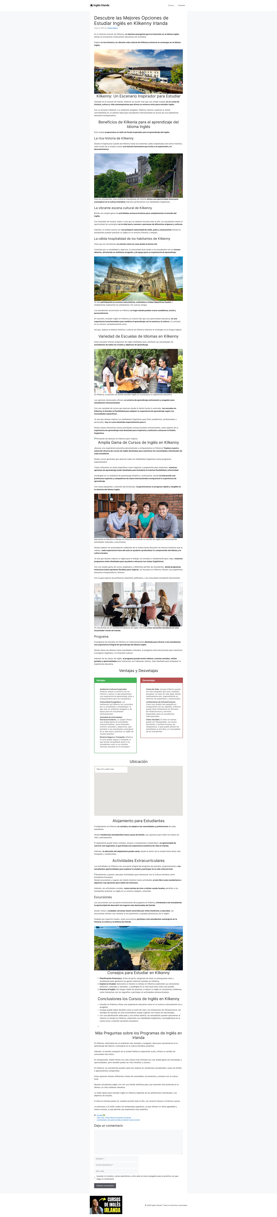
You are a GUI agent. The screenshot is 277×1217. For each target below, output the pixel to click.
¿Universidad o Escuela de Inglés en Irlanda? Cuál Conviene (118, 1120)
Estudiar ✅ (101, 1115)
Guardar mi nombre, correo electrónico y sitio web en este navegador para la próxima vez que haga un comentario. (137, 1177)
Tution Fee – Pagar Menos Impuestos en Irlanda (114, 1117)
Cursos (171, 5)
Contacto (181, 5)
